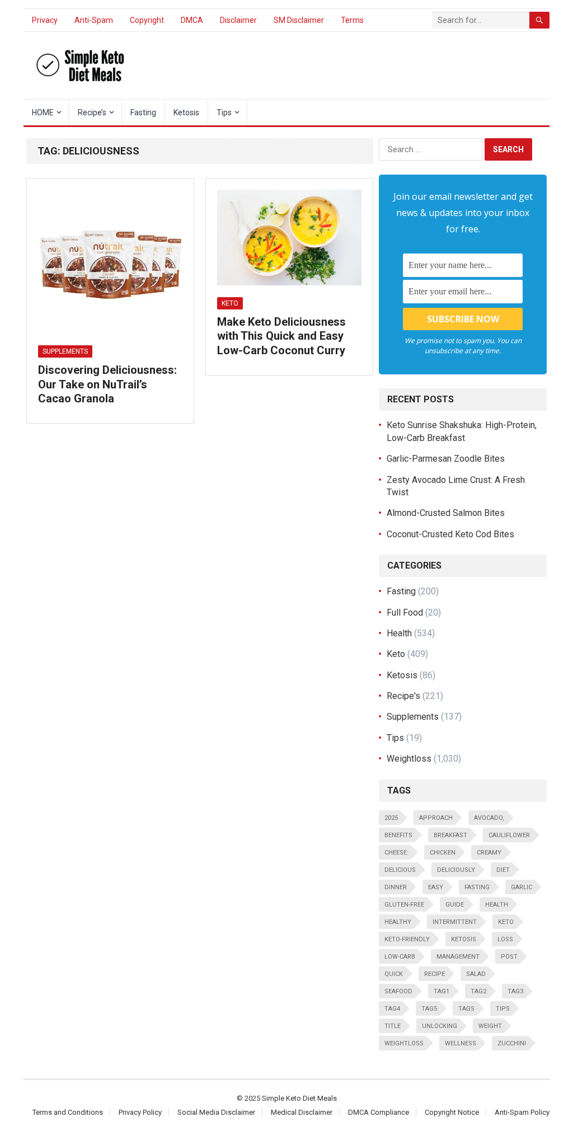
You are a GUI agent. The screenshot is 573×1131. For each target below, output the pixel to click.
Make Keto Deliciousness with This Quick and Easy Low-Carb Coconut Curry (281, 336)
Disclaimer (238, 20)
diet (503, 870)
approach (436, 818)
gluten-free (404, 904)
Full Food (405, 612)
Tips (224, 112)
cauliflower (509, 835)
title (392, 1026)
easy (435, 887)
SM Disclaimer (299, 20)
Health (399, 633)
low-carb (399, 956)
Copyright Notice (452, 1112)
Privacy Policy (140, 1112)
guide (454, 904)
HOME (43, 112)
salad (476, 974)
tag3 (515, 991)
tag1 (441, 991)
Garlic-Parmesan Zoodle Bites (446, 458)
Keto (230, 303)
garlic (521, 887)
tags (466, 1008)
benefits (398, 835)
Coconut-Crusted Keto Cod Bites (450, 534)
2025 (391, 818)
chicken (442, 852)
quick (393, 974)
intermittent (455, 922)
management (458, 956)
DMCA (192, 20)
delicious (400, 870)
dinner (395, 887)
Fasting (143, 112)
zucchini (511, 1043)
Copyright (147, 20)
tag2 (478, 991)
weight (490, 1026)
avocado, (489, 818)
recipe (434, 974)
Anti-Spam (93, 20)
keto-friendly (407, 939)
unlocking (439, 1026)
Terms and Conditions (67, 1112)
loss (505, 939)
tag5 (429, 1008)
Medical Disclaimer (301, 1112)
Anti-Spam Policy (522, 1112)
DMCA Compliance (378, 1112)
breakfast (450, 835)
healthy (397, 922)
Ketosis (186, 112)
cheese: (396, 852)
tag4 (392, 1008)
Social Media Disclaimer (216, 1112)
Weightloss (409, 758)
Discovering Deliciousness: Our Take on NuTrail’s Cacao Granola (107, 384)
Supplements (65, 351)
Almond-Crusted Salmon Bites (446, 513)
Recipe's (403, 696)
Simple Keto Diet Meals (299, 1098)
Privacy (45, 20)
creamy (489, 852)
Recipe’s (92, 112)
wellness (460, 1043)
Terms (352, 20)
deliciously (456, 870)
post (509, 956)
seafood (398, 991)
